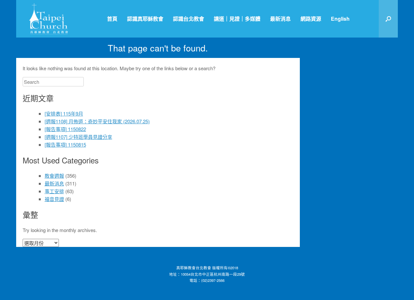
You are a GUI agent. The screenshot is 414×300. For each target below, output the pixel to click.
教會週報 (54, 175)
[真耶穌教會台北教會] (48, 19)
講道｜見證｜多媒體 (237, 18)
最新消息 (280, 18)
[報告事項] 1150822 (65, 129)
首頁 (112, 18)
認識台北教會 (188, 18)
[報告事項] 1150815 (65, 144)
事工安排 (54, 191)
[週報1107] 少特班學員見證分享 (78, 136)
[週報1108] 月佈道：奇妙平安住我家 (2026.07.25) (97, 121)
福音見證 (54, 198)
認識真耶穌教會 (145, 18)
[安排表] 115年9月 (64, 113)
